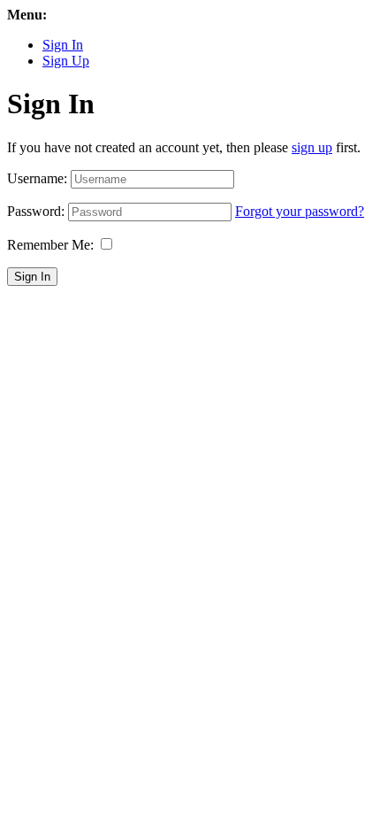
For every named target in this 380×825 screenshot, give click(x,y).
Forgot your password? (299, 211)
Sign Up (65, 60)
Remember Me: (50, 244)
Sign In (62, 44)
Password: (36, 211)
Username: (37, 178)
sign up (312, 147)
